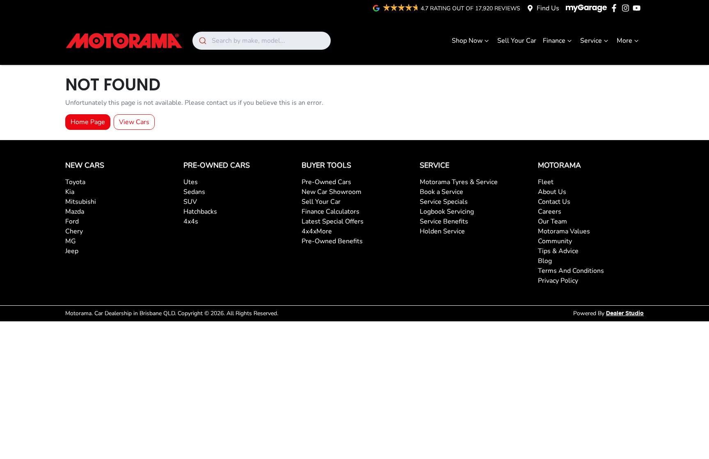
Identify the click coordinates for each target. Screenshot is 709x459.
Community (555, 241)
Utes (190, 182)
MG (70, 241)
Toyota (75, 182)
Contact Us (554, 201)
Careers (549, 211)
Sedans (194, 191)
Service (591, 40)
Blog (545, 260)
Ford (72, 221)
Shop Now (467, 40)
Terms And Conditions (571, 270)
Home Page (88, 122)
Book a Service (441, 191)
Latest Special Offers (333, 221)
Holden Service (442, 231)
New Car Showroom (331, 191)
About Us (552, 191)
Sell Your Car (516, 40)
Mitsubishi (80, 201)
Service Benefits (444, 221)
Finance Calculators (330, 211)
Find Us (548, 8)
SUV (190, 201)
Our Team (552, 221)
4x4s (190, 221)
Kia (69, 191)
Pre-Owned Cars (326, 182)
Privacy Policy (558, 280)
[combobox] (261, 41)
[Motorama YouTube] (638, 8)
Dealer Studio (625, 313)
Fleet (545, 182)
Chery (74, 231)
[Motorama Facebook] (615, 8)
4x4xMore (317, 231)
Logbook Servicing (447, 211)
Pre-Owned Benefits (332, 241)
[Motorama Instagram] (627, 8)
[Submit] (202, 41)
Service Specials (444, 201)
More (624, 40)
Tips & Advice (558, 251)
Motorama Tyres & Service (459, 182)
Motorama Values (564, 231)
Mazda (74, 211)
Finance (554, 40)
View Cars (134, 122)
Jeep (71, 251)
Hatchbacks (200, 211)
